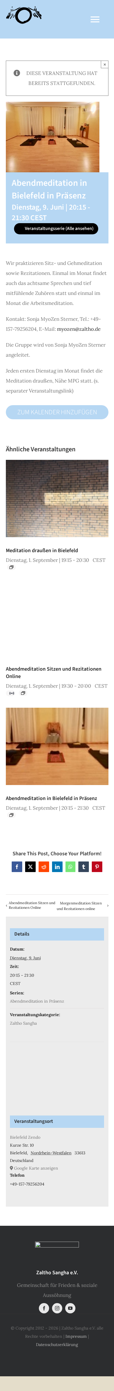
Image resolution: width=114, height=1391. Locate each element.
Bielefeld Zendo (25, 1137)
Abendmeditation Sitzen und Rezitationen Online (32, 905)
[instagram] (57, 1308)
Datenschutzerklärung (57, 1344)
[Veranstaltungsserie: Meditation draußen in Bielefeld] (11, 567)
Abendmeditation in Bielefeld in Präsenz (51, 798)
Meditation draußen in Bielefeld (42, 550)
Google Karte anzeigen (36, 1168)
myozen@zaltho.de (79, 329)
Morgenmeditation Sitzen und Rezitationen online (79, 906)
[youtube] (70, 1308)
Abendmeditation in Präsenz (37, 1001)
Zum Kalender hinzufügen (57, 412)
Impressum (76, 1336)
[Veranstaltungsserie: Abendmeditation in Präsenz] (11, 815)
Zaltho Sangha (23, 1023)
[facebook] (44, 1308)
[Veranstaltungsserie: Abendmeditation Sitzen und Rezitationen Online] (23, 693)
